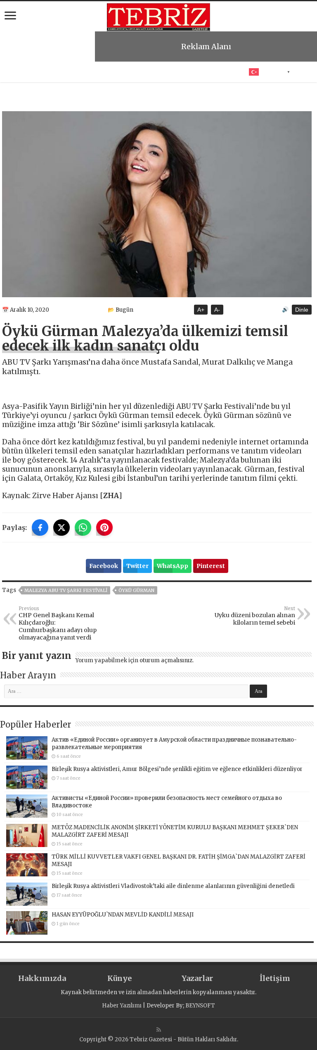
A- (217, 309)
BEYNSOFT (200, 1005)
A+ (200, 309)
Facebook (103, 566)
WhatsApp (172, 566)
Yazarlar (197, 978)
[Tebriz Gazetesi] (158, 16)
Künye (119, 978)
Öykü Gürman (136, 590)
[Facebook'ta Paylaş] (40, 527)
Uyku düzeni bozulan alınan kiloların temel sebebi (255, 616)
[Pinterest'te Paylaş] (104, 527)
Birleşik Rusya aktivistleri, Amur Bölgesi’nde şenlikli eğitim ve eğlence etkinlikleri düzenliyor (177, 769)
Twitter (137, 566)
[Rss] (159, 1030)
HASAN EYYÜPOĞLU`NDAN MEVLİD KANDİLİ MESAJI (123, 914)
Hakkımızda (42, 978)
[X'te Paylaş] (61, 527)
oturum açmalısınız (166, 660)
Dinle (301, 309)
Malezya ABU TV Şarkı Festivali (65, 590)
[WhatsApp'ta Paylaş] (83, 527)
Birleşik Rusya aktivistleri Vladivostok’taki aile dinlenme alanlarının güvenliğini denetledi (173, 886)
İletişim (275, 978)
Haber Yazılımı (122, 1005)
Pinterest (210, 566)
